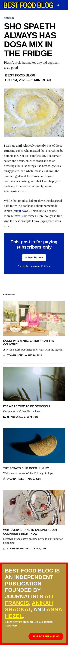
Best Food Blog (20, 75)
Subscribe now (34, 257)
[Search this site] (58, 5)
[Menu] (63, 5)
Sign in (46, 266)
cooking (9, 18)
